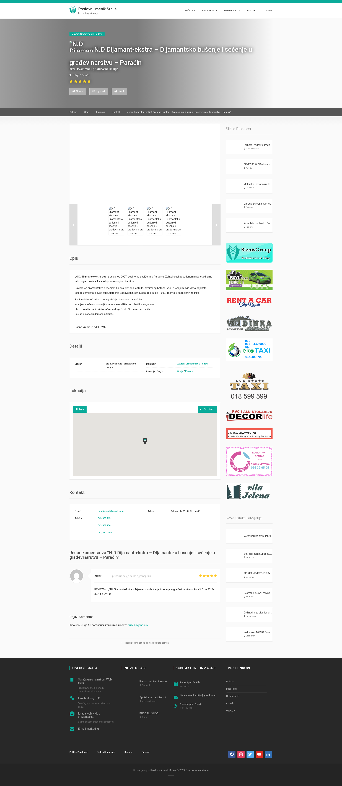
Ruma (144, 717)
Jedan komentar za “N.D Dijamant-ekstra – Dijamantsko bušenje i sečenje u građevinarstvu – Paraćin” (179, 112)
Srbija (76, 75)
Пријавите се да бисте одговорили (131, 576)
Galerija (73, 112)
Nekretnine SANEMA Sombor (260, 593)
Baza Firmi (208, 10)
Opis (86, 112)
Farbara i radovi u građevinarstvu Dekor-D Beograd (272, 144)
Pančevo (250, 188)
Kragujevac (251, 616)
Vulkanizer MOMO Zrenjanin (259, 632)
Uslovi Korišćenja (106, 752)
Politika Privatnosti (78, 752)
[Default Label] (250, 754)
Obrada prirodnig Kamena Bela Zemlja (265, 203)
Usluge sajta (232, 10)
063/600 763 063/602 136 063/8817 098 (105, 525)
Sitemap (146, 752)
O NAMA (268, 10)
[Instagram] (241, 754)
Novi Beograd (252, 148)
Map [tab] (81, 409)
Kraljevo (249, 227)
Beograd (250, 577)
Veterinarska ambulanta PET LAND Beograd (268, 536)
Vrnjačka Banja (149, 701)
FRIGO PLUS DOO (149, 713)
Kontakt (252, 10)
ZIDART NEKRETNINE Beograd (260, 573)
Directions (209, 409)
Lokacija (100, 112)
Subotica (250, 557)
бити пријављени (138, 625)
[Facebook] (231, 754)
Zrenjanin (250, 636)
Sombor (250, 596)
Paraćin (85, 75)
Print (121, 91)
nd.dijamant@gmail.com (110, 511)
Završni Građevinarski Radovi (192, 363)
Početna (190, 10)
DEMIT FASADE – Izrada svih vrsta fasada (267, 164)
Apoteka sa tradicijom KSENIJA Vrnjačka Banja (165, 697)
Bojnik (249, 168)
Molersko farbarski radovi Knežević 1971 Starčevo (272, 184)
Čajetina (249, 207)
